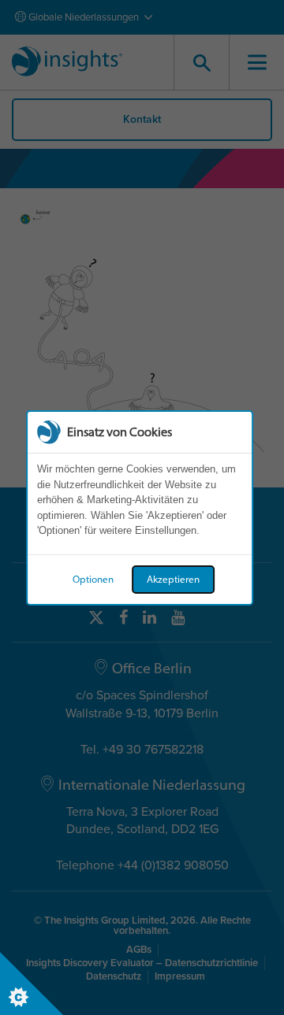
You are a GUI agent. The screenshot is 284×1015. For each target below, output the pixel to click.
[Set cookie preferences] (31, 983)
